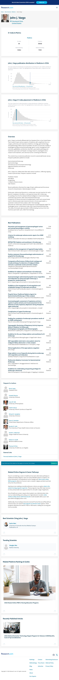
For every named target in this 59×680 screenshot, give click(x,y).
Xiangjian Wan (13, 545)
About (31, 673)
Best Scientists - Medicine (10, 12)
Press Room (41, 663)
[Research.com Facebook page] (54, 655)
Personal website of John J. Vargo (12, 456)
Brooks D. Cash (13, 426)
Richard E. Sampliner (14, 414)
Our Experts (32, 676)
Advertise (40, 666)
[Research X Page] (57, 655)
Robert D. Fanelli (13, 440)
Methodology (33, 663)
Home (2, 12)
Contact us (54, 463)
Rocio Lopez (12, 388)
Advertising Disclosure (52, 659)
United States (16, 23)
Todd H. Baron (13, 408)
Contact (40, 659)
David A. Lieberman (14, 432)
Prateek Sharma (13, 395)
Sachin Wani (12, 523)
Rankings (31, 659)
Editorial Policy (50, 663)
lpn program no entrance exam (32, 503)
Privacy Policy (49, 666)
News (31, 669)
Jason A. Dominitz (14, 420)
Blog (30, 666)
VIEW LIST (41, 2)
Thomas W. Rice (13, 446)
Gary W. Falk (12, 402)
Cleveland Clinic (17, 21)
